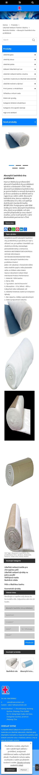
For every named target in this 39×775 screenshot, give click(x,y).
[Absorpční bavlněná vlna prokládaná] (18, 140)
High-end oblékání (10, 113)
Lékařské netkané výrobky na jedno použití (16, 573)
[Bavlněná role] (12, 663)
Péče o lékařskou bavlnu (14, 584)
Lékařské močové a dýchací (13, 84)
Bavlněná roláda (9, 30)
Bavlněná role (12, 671)
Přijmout (24, 770)
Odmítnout (11, 770)
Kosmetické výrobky (12, 589)
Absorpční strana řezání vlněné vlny (27, 671)
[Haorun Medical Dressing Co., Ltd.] (20, 8)
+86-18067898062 (10, 698)
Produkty (14, 25)
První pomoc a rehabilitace (13, 88)
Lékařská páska (8, 64)
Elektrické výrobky (9, 98)
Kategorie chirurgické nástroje (14, 108)
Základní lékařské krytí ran (12, 69)
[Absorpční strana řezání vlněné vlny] (27, 663)
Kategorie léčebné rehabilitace (14, 103)
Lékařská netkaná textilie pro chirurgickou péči (16, 568)
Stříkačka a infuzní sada (12, 93)
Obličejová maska (11, 577)
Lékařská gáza (8, 55)
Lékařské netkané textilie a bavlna (15, 28)
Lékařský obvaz (8, 59)
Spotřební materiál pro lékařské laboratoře (18, 79)
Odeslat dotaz (9, 223)
